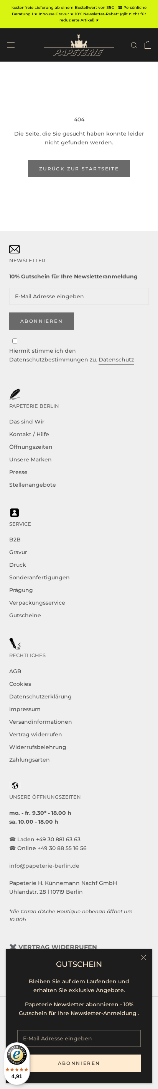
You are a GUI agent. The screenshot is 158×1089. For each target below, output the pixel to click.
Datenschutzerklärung (40, 696)
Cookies (20, 683)
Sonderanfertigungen (39, 577)
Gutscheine (25, 615)
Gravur (18, 552)
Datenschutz (116, 359)
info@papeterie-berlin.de (44, 865)
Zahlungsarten (29, 759)
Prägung (21, 590)
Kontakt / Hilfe (29, 434)
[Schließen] (143, 957)
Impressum (25, 709)
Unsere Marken (30, 459)
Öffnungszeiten (31, 446)
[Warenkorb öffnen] (148, 45)
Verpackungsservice (37, 602)
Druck (17, 564)
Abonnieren (79, 1063)
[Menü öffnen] (11, 45)
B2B (15, 539)
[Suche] (134, 45)
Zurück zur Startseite (79, 169)
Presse (18, 472)
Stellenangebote (32, 484)
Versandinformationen (40, 721)
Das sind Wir (26, 421)
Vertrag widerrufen (35, 734)
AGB (15, 671)
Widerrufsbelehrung (37, 747)
